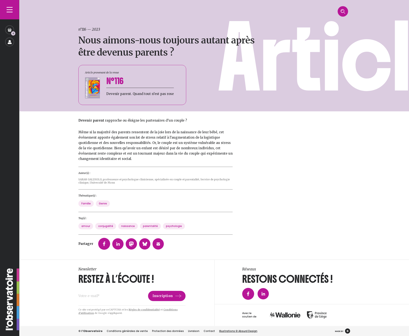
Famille (86, 203)
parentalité (150, 226)
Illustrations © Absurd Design (238, 331)
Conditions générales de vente (127, 331)
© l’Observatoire (90, 331)
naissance (128, 226)
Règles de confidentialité (144, 309)
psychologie (174, 226)
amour (85, 226)
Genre (103, 203)
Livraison (193, 331)
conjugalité (105, 226)
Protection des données (168, 331)
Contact (209, 331)
